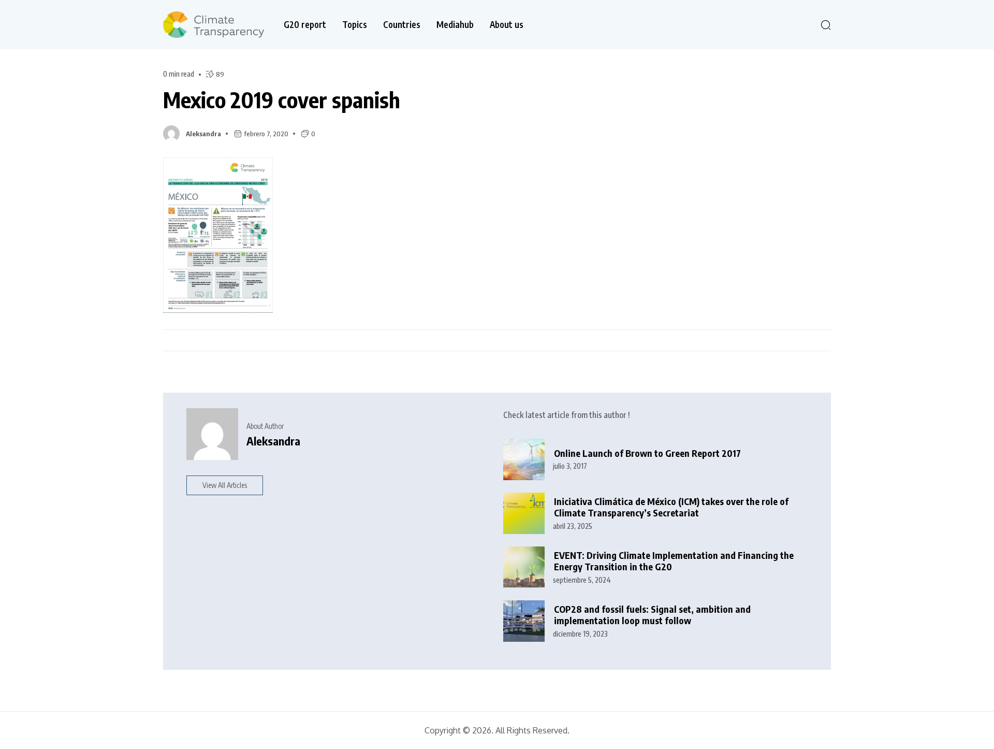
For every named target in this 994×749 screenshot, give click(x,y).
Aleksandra (203, 133)
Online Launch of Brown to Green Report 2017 (647, 453)
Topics (354, 24)
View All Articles (224, 485)
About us (506, 24)
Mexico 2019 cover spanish (281, 99)
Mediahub (455, 24)
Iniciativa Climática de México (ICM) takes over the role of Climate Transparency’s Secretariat (671, 507)
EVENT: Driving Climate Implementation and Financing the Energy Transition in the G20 (674, 561)
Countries (401, 24)
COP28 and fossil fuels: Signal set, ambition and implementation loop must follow (652, 615)
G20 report (305, 24)
